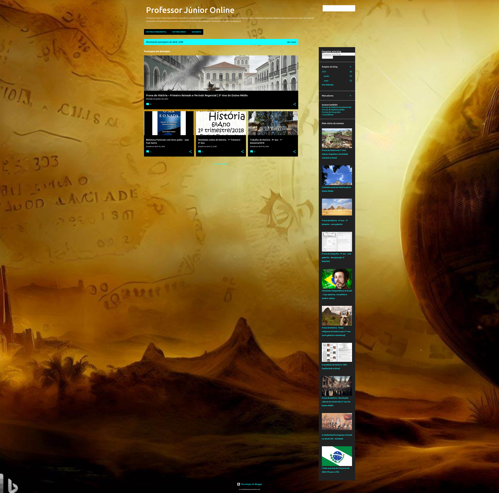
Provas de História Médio (333, 110)
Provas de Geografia (331, 112)
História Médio (179, 32)
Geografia (196, 32)
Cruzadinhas (327, 114)
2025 (324, 71)
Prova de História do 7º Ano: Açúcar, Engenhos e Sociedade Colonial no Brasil (335, 154)
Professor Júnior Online (190, 9)
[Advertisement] (308, 86)
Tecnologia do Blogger (251, 484)
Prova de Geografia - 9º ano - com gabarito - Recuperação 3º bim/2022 (336, 257)
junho (326, 76)
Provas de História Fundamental (336, 107)
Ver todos (291, 42)
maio (326, 81)
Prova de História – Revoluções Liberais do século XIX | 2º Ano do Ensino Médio (336, 402)
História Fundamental (156, 32)
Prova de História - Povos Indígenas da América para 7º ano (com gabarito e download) (336, 331)
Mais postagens (221, 164)
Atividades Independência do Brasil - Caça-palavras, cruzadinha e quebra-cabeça (337, 294)
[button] (294, 104)
